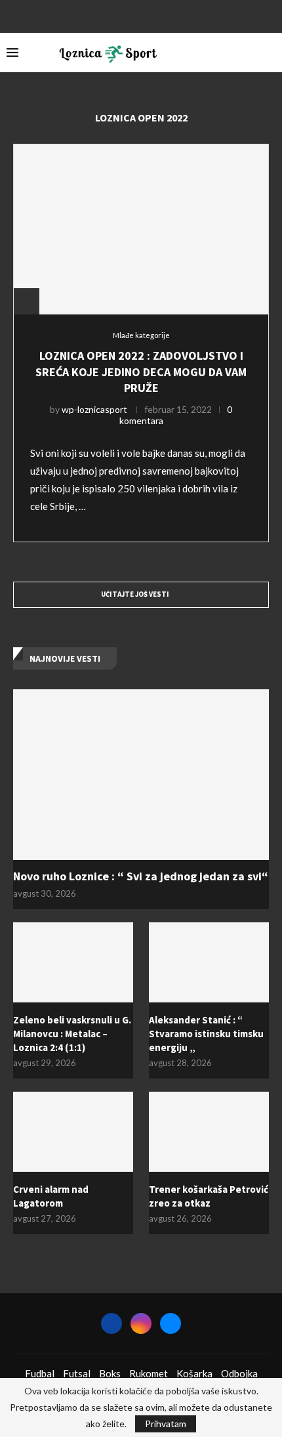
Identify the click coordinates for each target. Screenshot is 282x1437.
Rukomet (148, 1373)
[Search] (268, 52)
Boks (110, 1373)
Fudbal (39, 1373)
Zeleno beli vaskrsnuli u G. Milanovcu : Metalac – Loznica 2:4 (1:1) (72, 1034)
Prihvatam (165, 1423)
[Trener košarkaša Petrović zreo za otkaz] (209, 1132)
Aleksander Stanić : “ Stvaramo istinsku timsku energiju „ (206, 1034)
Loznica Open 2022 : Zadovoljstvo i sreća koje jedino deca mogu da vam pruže (141, 371)
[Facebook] (124, 15)
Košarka (194, 1373)
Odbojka (239, 1373)
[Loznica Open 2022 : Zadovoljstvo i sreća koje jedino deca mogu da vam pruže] (141, 229)
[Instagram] (141, 15)
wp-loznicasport (94, 409)
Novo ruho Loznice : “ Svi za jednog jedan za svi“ (140, 876)
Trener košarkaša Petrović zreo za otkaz (208, 1196)
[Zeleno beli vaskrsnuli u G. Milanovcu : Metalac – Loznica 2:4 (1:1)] (73, 962)
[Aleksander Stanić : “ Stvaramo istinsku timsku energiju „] (209, 962)
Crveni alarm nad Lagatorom (51, 1196)
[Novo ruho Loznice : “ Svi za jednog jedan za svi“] (141, 774)
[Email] (158, 15)
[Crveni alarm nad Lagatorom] (73, 1132)
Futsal (77, 1373)
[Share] (26, 301)
